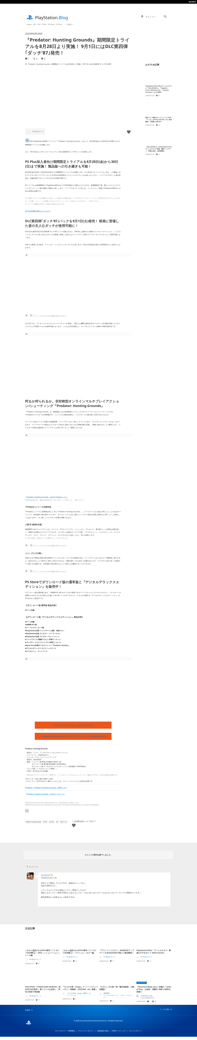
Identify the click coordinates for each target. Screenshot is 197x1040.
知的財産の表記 (103, 1031)
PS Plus (59, 24)
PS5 (34, 24)
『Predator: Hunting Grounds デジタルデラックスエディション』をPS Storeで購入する (73, 736)
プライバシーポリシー (86, 1031)
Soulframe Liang (146, 996)
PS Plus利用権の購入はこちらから (37, 211)
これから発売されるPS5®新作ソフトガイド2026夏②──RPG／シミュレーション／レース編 (42, 952)
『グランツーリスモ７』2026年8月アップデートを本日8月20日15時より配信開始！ (116, 951)
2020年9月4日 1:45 (49, 877)
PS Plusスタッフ (146, 957)
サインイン (150, 16)
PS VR (44, 24)
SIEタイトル (63, 822)
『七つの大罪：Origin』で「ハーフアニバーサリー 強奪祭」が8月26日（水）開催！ (79, 988)
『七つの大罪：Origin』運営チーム (78, 993)
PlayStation (51, 17)
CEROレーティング (119, 1031)
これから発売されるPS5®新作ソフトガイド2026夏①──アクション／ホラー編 (79, 951)
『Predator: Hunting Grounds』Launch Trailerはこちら (46, 497)
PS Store (51, 24)
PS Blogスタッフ (38, 131)
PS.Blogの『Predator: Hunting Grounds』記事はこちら (46, 788)
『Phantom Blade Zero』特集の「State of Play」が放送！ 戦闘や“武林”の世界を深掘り (153, 989)
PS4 (39, 24)
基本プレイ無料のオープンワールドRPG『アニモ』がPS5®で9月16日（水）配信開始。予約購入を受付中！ (158, 119)
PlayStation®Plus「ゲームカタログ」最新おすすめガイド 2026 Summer (153, 951)
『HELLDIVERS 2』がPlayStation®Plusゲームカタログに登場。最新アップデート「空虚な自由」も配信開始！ (158, 149)
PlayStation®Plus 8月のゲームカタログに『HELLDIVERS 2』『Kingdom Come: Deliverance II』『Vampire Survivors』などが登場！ (158, 89)
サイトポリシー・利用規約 (65, 1031)
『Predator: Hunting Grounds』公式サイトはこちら (45, 794)
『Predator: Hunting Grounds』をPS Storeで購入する (73, 725)
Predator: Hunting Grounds (33, 822)
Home (29, 24)
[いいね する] (157, 96)
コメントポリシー (135, 1031)
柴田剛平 (107, 993)
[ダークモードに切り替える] (142, 16)
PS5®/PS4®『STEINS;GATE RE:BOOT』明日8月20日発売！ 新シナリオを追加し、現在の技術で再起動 (43, 989)
